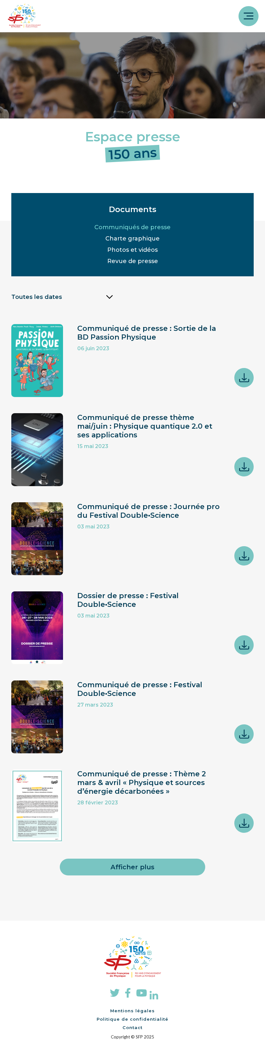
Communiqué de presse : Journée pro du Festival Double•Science (148, 511)
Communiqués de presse (132, 227)
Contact (132, 1027)
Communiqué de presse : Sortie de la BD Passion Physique (146, 333)
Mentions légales (132, 1010)
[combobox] (62, 296)
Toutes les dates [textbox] (36, 297)
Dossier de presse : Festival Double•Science (128, 600)
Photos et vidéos (132, 249)
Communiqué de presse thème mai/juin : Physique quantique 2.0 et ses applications (144, 426)
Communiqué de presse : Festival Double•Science (139, 689)
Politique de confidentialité (132, 1019)
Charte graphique (132, 238)
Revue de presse (132, 261)
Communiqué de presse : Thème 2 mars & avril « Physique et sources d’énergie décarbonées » (141, 783)
